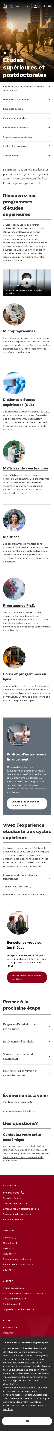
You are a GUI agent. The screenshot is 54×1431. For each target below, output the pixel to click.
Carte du (13, 1298)
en (26, 6)
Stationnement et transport (23, 1293)
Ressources (15, 1214)
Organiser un (17, 1309)
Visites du (13, 1288)
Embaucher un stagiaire (19, 1208)
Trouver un (13, 1203)
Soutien (13, 1219)
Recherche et (16, 1264)
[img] (12, 6)
